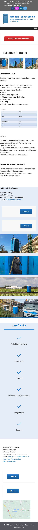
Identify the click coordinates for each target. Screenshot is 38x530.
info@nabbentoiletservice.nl (12, 5)
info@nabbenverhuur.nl (14, 200)
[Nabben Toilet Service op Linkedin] (21, 8)
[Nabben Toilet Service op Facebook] (13, 8)
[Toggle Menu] (35, 28)
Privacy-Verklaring (9, 461)
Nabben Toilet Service (22, 16)
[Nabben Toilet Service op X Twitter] (25, 8)
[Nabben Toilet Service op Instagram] (17, 8)
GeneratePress (19, 527)
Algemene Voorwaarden (12, 459)
